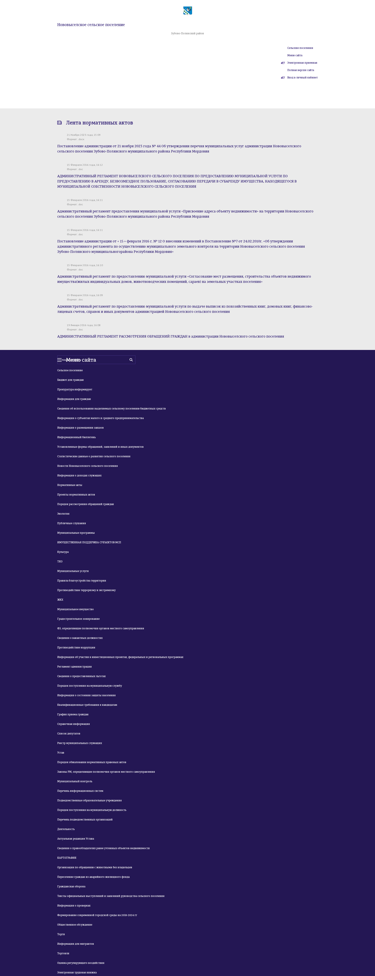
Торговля (63, 953)
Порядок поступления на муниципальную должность (91, 810)
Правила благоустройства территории (81, 580)
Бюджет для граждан (70, 379)
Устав (60, 752)
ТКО (59, 561)
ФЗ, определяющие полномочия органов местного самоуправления (100, 628)
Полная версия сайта (300, 70)
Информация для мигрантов (75, 943)
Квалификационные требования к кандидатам (87, 704)
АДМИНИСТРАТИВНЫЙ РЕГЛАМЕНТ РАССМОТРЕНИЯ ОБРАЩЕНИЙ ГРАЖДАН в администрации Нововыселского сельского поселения (170, 336)
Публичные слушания (71, 523)
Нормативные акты (69, 485)
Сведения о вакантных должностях (80, 638)
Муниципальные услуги (73, 571)
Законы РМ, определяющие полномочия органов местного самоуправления (106, 771)
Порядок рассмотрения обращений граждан (85, 504)
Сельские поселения (300, 48)
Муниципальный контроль (74, 781)
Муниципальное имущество (75, 609)
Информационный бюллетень (76, 437)
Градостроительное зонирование (78, 618)
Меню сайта (294, 55)
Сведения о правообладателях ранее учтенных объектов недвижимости (103, 848)
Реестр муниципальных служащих (79, 743)
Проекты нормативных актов (76, 494)
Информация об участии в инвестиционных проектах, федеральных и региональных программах (120, 657)
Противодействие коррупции (76, 647)
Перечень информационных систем (80, 790)
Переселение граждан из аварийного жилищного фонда (93, 876)
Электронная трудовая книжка (77, 972)
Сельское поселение (70, 370)
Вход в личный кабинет (302, 77)
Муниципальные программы (76, 532)
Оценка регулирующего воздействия (80, 962)
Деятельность (66, 829)
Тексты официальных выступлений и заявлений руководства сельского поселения (110, 896)
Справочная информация (73, 724)
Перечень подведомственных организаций (85, 819)
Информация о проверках (73, 905)
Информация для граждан (74, 399)
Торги (61, 934)
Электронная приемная (302, 62)
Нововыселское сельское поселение (91, 24)
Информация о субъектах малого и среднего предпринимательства (100, 418)
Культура (63, 551)
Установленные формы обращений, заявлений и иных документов (100, 446)
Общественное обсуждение (74, 924)
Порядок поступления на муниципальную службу (89, 685)
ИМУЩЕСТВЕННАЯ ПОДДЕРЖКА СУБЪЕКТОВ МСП (89, 542)
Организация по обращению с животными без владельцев (94, 867)
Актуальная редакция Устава (75, 838)
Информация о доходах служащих (79, 475)
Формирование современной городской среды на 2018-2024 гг (97, 915)
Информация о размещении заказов (80, 427)
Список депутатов (68, 733)
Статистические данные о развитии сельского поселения (93, 456)
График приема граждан (73, 714)
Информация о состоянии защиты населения (86, 695)
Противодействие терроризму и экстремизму (86, 590)
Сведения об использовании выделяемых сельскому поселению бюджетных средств (111, 408)
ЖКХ (60, 599)
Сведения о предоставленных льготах (81, 676)
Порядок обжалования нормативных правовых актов (91, 762)
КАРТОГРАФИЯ (66, 857)
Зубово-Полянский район (187, 33)
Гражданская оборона (71, 886)
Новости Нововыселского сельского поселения (87, 465)
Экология (63, 513)
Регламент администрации (74, 666)
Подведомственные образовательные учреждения (89, 800)
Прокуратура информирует (74, 389)
